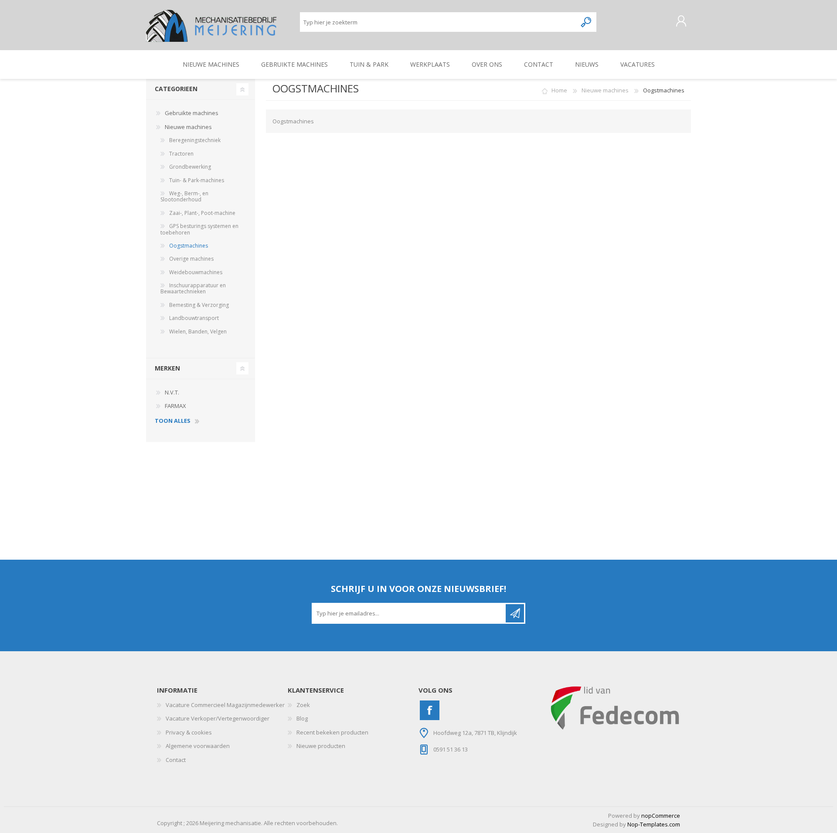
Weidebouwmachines (195, 272)
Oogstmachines (188, 245)
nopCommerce (660, 815)
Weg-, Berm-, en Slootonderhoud (184, 196)
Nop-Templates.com (653, 824)
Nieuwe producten (320, 746)
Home (559, 90)
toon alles (173, 421)
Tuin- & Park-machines (196, 180)
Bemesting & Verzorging (199, 305)
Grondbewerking (190, 166)
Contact (176, 760)
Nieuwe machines (188, 127)
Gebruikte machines (191, 113)
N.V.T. (172, 392)
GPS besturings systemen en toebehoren (199, 229)
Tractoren (181, 153)
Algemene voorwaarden (198, 746)
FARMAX (175, 406)
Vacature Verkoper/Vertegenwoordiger (217, 718)
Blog (302, 718)
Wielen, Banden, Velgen (198, 331)
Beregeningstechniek (195, 140)
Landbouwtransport (194, 318)
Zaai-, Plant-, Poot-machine (202, 213)
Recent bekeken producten (332, 732)
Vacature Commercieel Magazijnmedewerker (225, 705)
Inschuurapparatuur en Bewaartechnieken (193, 288)
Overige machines (191, 258)
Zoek (303, 705)
